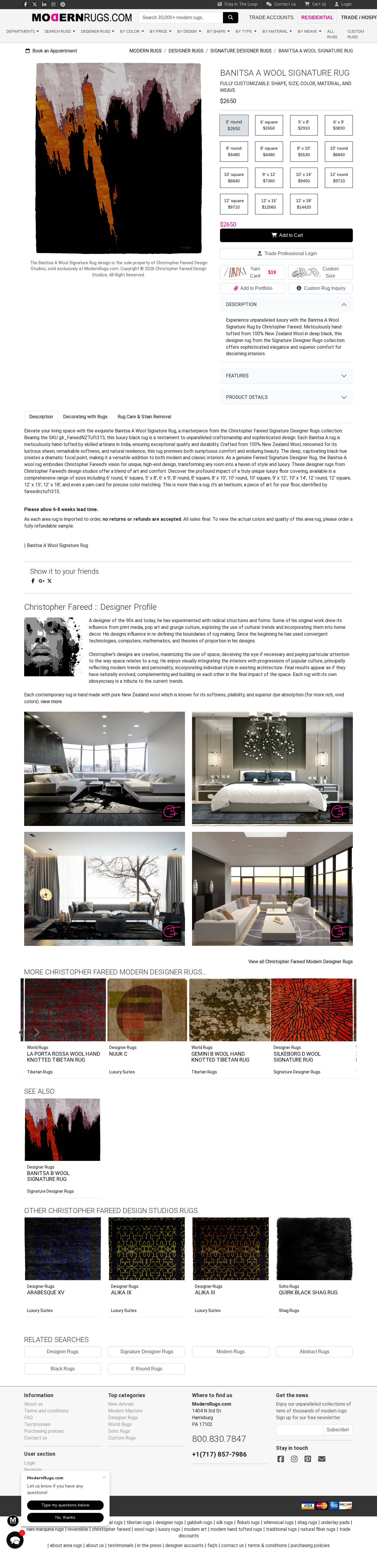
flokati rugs (248, 1522)
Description (241, 304)
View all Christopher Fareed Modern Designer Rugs (300, 961)
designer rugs (169, 1522)
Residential (317, 17)
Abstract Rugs (314, 1351)
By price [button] (159, 31)
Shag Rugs (289, 1310)
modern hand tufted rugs (236, 1529)
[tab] (41, 417)
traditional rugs (281, 1529)
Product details (247, 397)
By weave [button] (308, 31)
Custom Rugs (356, 34)
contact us (232, 1545)
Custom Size (331, 272)
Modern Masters (125, 1411)
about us (95, 1545)
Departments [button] (21, 31)
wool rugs (144, 1529)
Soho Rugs (289, 1286)
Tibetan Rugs (40, 1072)
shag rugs (307, 1522)
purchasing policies (310, 1545)
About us (33, 1404)
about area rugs (66, 1545)
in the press (149, 1545)
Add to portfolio (87, 1097)
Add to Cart (290, 235)
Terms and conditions (46, 1411)
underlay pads (335, 1522)
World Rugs (120, 1424)
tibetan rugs (139, 1522)
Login (29, 1463)
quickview (92, 1155)
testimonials (120, 1545)
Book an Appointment (54, 51)
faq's (212, 1545)
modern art (195, 1529)
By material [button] (275, 31)
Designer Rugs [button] (96, 31)
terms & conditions (267, 1545)
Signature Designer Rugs (241, 51)
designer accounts (184, 1545)
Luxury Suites (122, 1072)
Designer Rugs (186, 51)
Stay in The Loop (240, 4)
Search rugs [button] (58, 31)
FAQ (28, 1417)
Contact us (284, 4)
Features (237, 376)
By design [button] (187, 31)
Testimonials (37, 1424)
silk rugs (224, 1522)
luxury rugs (169, 1529)
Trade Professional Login (290, 253)
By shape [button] (216, 31)
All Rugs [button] (332, 34)
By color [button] (130, 31)
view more (51, 701)
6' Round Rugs (146, 1368)
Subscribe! (338, 1429)
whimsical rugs (279, 1522)
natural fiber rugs (318, 1529)
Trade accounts (271, 17)
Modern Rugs (145, 51)
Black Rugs (63, 1368)
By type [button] (244, 31)
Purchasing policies (44, 1431)
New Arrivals (121, 1404)
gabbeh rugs (199, 1522)
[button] (196, 1033)
